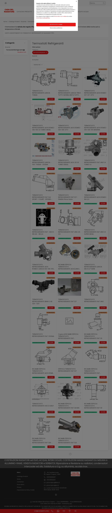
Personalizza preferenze (56, 28)
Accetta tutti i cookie (56, 24)
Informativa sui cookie (60, 16)
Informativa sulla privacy (43, 18)
